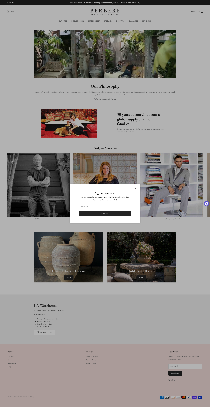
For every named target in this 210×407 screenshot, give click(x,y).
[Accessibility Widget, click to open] (206, 203)
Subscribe (105, 213)
